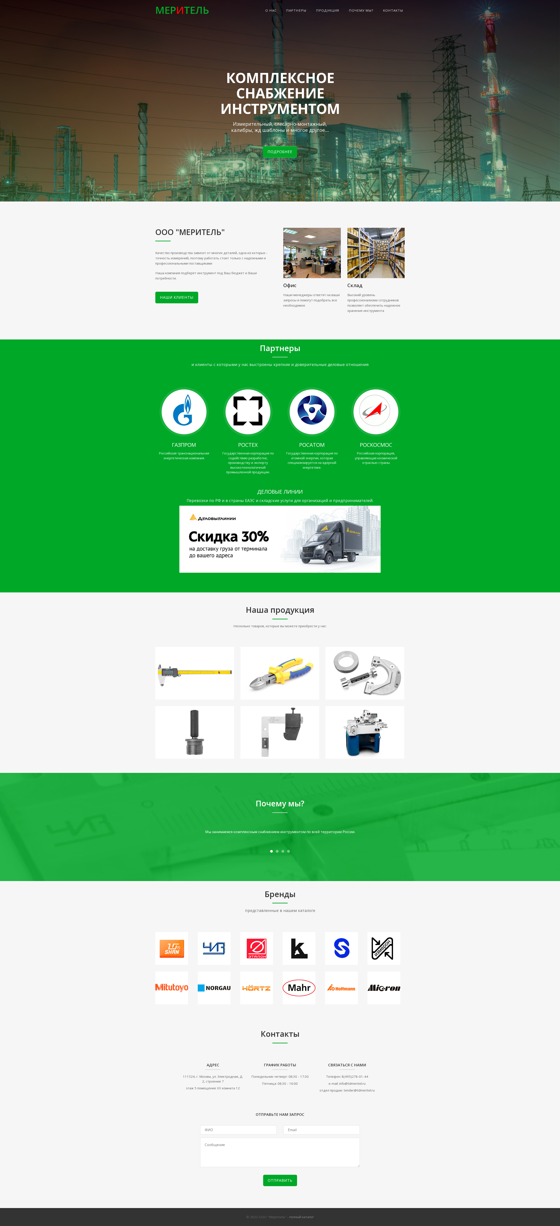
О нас (270, 10)
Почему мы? (361, 10)
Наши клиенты (177, 297)
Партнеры (296, 10)
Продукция (327, 10)
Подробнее (280, 151)
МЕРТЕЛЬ (182, 9)
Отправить (280, 1180)
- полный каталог (300, 1217)
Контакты (393, 10)
